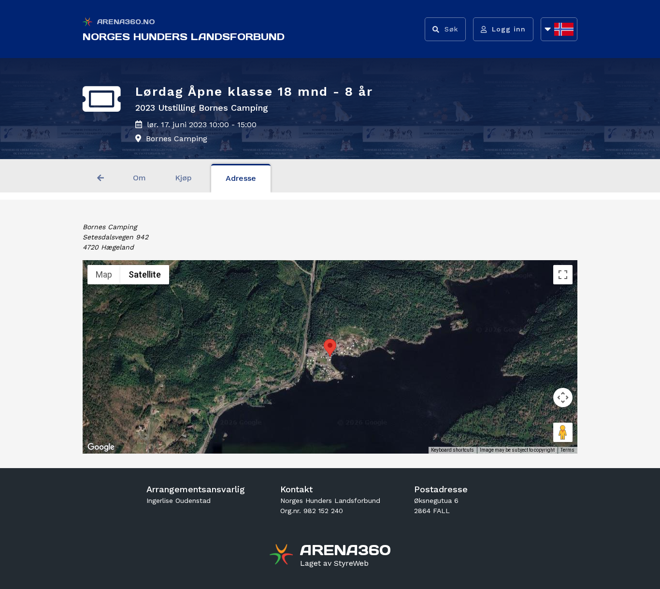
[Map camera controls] (563, 397)
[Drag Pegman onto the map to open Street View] (563, 432)
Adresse (241, 178)
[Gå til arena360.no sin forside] (282, 556)
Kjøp (183, 177)
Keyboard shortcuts (452, 450)
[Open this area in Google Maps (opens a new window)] (101, 447)
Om (139, 177)
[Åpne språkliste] (559, 29)
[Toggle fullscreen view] (563, 274)
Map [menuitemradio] (104, 274)
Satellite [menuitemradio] (145, 274)
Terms (567, 450)
